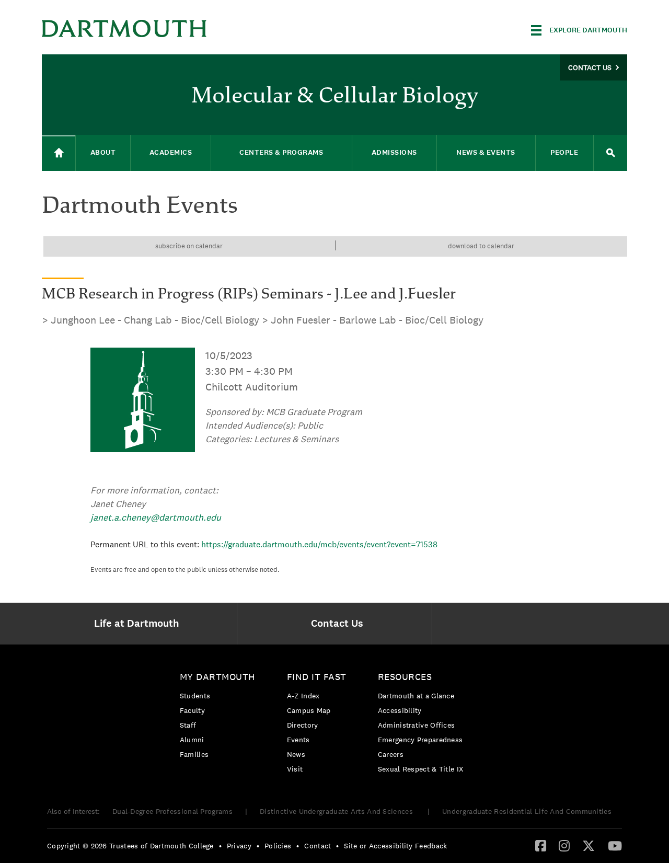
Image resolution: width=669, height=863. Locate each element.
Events (298, 739)
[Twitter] (588, 845)
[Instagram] (564, 845)
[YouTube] (615, 845)
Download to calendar (481, 245)
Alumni (192, 739)
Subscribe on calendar (189, 245)
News (296, 754)
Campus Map (309, 710)
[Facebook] (540, 845)
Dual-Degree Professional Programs (172, 811)
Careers (390, 754)
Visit (295, 769)
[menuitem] (139, 624)
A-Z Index (303, 695)
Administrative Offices (416, 725)
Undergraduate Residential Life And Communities (527, 811)
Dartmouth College (124, 28)
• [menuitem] (220, 845)
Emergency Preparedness (420, 739)
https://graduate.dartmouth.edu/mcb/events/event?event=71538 (319, 544)
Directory (302, 725)
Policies (277, 845)
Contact (317, 845)
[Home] (58, 153)
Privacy (239, 845)
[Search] (610, 152)
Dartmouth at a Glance (416, 695)
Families (194, 754)
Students (195, 695)
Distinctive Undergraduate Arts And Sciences (337, 811)
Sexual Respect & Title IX (421, 769)
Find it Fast (317, 677)
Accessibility (400, 710)
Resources (405, 677)
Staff (188, 725)
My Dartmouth (218, 677)
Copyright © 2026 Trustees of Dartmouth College (130, 845)
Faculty (192, 710)
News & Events (485, 152)
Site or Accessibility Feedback (395, 845)
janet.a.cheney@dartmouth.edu (155, 517)
